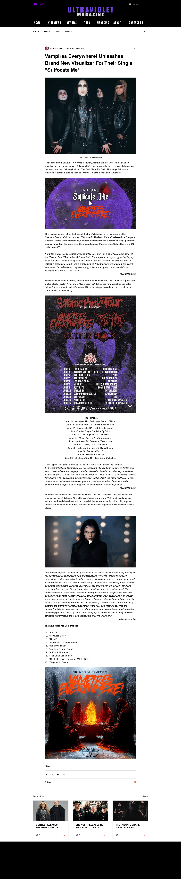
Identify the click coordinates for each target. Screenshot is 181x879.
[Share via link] (64, 774)
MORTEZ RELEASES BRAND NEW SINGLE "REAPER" (47, 826)
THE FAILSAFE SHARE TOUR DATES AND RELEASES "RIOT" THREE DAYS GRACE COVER (130, 826)
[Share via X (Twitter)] (52, 774)
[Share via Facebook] (46, 774)
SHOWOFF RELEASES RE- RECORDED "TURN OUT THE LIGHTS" (90, 826)
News (58, 31)
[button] (145, 32)
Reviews (47, 31)
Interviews (69, 31)
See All (145, 796)
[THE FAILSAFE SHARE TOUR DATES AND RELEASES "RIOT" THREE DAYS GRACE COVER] (130, 811)
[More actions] (134, 48)
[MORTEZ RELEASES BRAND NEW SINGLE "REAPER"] (50, 811)
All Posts (36, 31)
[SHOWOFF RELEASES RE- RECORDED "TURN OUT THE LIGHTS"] (90, 811)
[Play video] (90, 203)
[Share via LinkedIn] (58, 774)
